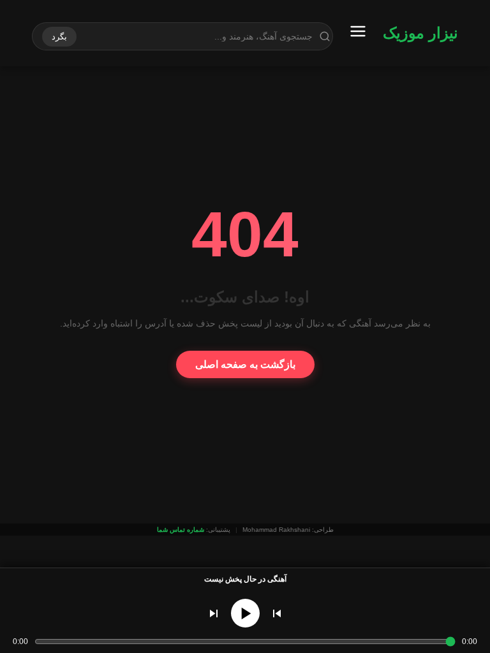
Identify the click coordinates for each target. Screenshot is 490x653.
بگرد (59, 36)
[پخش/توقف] (245, 613)
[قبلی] (277, 613)
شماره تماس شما (180, 529)
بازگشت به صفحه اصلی (245, 364)
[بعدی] (213, 613)
